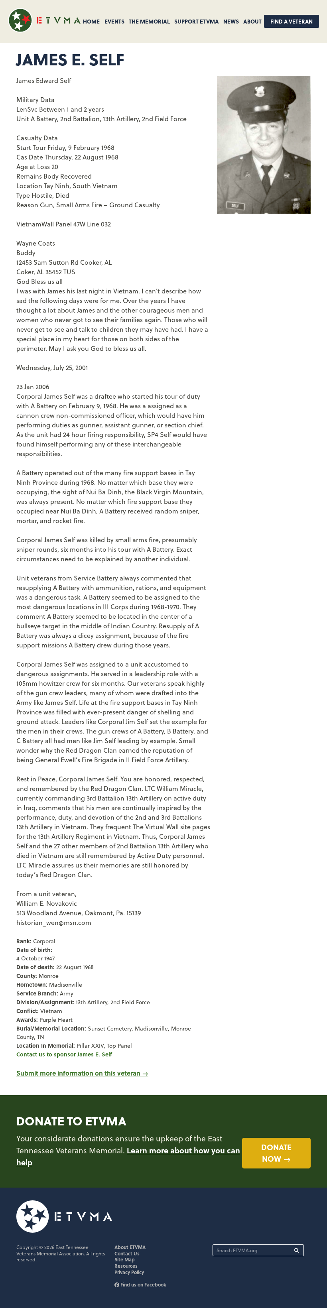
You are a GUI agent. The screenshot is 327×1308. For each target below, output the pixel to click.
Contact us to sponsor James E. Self (64, 1054)
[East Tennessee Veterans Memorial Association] (44, 30)
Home (91, 21)
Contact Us (127, 1253)
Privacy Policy (129, 1272)
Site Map (124, 1259)
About (252, 21)
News (231, 21)
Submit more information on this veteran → (82, 1073)
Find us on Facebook (142, 1284)
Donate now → (276, 1152)
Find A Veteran (291, 21)
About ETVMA (130, 1247)
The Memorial (149, 21)
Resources (126, 1265)
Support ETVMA (196, 21)
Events (114, 21)
